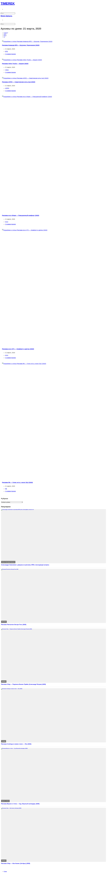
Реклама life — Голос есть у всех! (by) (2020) (17, 482)
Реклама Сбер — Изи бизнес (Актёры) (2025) (15, 863)
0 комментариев (10, 54)
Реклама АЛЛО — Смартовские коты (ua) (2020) (18, 82)
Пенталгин (4, 621)
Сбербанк (4, 681)
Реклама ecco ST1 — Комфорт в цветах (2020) (18, 349)
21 (4, 37)
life (6, 489)
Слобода (3, 741)
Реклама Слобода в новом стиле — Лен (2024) (16, 744)
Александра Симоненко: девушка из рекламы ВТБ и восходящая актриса (25, 565)
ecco (6, 222)
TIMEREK (8, 3)
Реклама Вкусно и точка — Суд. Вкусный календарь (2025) (20, 804)
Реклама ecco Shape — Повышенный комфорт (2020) (20, 215)
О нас (5, 871)
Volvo (7, 70)
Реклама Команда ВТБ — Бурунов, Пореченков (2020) (20, 45)
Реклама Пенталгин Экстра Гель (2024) (13, 624)
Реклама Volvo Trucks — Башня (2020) (15, 63)
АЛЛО (7, 88)
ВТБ (6, 51)
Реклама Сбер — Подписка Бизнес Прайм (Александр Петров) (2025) (23, 684)
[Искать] (16, 24)
